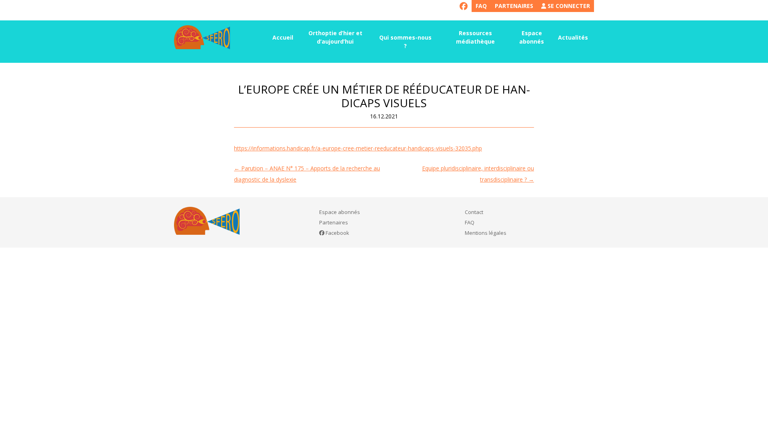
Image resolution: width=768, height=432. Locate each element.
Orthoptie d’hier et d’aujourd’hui (335, 37)
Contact (474, 212)
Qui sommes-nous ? (405, 42)
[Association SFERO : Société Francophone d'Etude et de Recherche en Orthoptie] (202, 37)
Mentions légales (485, 232)
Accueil (282, 37)
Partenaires (514, 6)
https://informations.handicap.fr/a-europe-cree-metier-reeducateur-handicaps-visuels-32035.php (358, 148)
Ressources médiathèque (475, 37)
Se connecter (568, 6)
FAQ (481, 6)
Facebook (336, 232)
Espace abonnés (531, 37)
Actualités (573, 37)
